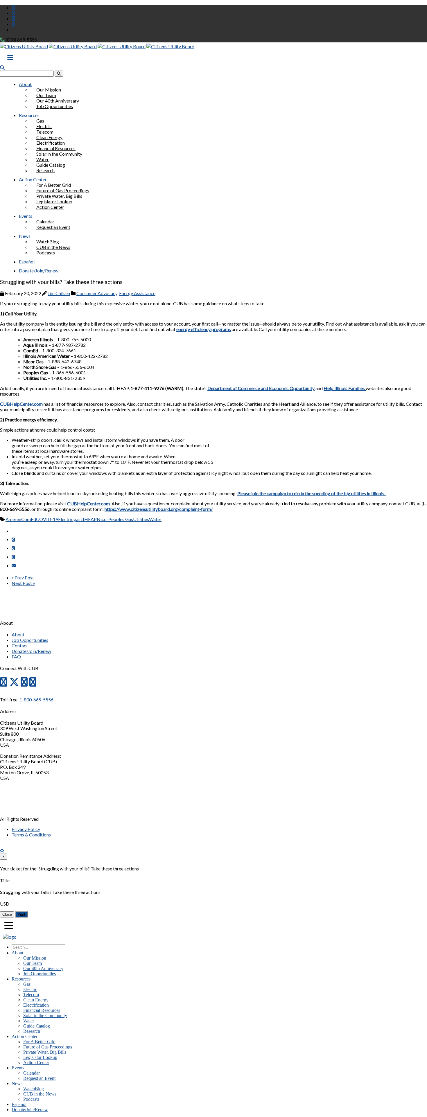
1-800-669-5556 (36, 699)
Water (155, 519)
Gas (27, 984)
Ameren (13, 519)
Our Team (32, 963)
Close (7, 914)
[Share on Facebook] (13, 539)
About (25, 84)
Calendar (31, 1073)
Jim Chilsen (59, 293)
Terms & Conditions (31, 834)
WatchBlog (33, 1088)
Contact (20, 645)
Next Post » (23, 583)
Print (21, 914)
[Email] (14, 565)
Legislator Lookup (40, 1057)
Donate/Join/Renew (38, 270)
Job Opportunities (54, 106)
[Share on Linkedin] (13, 556)
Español (27, 261)
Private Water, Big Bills (44, 1052)
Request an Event (53, 227)
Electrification (36, 1005)
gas (76, 519)
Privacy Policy (26, 829)
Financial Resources (41, 1010)
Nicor (102, 519)
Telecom (31, 994)
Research (45, 170)
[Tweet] (13, 548)
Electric (65, 519)
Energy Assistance (137, 293)
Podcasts (45, 252)
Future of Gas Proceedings (47, 1046)
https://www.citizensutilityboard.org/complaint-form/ (159, 509)
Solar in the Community (59, 154)
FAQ (16, 656)
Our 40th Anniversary (43, 968)
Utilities (141, 519)
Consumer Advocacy (96, 293)
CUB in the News (39, 1093)
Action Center (50, 207)
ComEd (28, 519)
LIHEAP (88, 519)
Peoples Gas (120, 519)
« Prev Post (23, 577)
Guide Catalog (36, 1025)
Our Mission (34, 958)
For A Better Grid (39, 1041)
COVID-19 (47, 519)
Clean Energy (36, 999)
